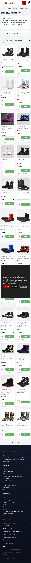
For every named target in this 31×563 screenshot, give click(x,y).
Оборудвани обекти (9, 485)
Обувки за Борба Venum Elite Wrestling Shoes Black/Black (22, 325)
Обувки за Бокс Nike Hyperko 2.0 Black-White (23, 194)
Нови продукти (8, 471)
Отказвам (14, 286)
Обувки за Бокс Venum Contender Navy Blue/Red (22, 358)
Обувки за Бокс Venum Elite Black (6, 193)
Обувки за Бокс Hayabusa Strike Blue (7, 257)
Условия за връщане (9, 480)
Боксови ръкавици (9, 502)
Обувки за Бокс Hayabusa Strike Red (7, 226)
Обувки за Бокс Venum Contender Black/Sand (6, 358)
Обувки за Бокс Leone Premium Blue (23, 127)
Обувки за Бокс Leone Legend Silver (22, 424)
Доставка (6, 478)
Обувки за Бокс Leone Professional (22, 60)
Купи (9, 71)
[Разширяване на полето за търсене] (24, 3)
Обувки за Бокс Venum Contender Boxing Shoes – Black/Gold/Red (6, 392)
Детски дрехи (7, 507)
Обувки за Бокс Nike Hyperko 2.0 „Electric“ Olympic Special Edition (23, 95)
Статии (6, 490)
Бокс (4, 497)
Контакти (6, 487)
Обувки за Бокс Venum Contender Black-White (22, 391)
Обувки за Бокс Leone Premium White (6, 161)
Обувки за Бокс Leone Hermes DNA (22, 160)
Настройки (23, 286)
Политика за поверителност (12, 476)
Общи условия (7, 474)
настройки (14, 283)
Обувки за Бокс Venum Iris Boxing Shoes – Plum (6, 128)
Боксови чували (8, 500)
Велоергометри (8, 516)
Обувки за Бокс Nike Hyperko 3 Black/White (7, 61)
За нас (5, 483)
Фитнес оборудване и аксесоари (13, 511)
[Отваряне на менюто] (2, 3)
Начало (3, 8)
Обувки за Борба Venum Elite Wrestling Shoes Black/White (6, 325)
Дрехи (5, 504)
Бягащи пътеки (8, 513)
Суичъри (5, 509)
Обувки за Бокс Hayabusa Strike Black (23, 226)
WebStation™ (13, 558)
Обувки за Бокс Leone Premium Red (23, 257)
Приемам (6, 286)
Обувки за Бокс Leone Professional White (6, 94)
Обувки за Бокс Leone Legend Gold (6, 424)
